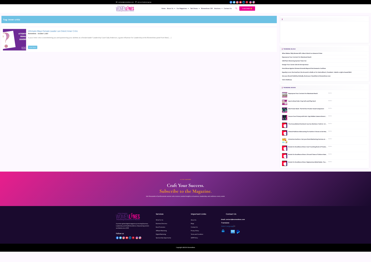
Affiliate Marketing (161, 231)
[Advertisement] (324, 34)
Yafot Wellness (287, 80)
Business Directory (161, 223)
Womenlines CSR (207, 8)
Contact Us (228, 8)
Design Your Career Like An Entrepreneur (295, 64)
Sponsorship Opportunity (163, 238)
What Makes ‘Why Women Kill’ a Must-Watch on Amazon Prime (302, 53)
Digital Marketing (161, 234)
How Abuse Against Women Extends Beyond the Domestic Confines (304, 68)
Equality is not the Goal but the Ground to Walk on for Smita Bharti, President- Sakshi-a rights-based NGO (317, 72)
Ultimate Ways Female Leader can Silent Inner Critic (53, 31)
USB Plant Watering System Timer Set (294, 61)
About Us (170, 8)
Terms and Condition (197, 234)
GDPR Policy (194, 238)
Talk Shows (194, 8)
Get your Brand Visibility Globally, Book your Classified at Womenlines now (306, 76)
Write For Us (159, 220)
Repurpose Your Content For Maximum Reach (296, 57)
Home (164, 8)
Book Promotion (160, 227)
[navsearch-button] (236, 8)
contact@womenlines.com (235, 219)
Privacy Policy (195, 231)
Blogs (192, 223)
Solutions (217, 8)
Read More (32, 47)
